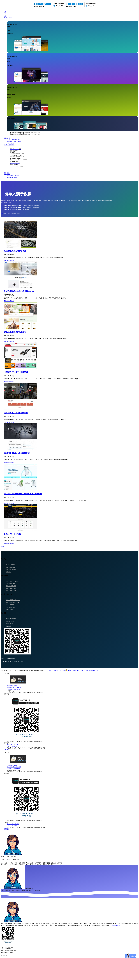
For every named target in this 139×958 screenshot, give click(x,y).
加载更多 (3, 546)
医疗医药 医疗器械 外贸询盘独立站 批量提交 (23, 494)
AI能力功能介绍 (115, 925)
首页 (2, 213)
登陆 (5, 11)
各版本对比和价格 (11, 118)
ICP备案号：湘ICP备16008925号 (55, 670)
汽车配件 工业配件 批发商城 (16, 372)
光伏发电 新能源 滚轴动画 (15, 251)
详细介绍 (11, 260)
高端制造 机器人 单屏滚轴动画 (17, 453)
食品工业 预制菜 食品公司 (15, 332)
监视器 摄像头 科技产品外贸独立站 (19, 291)
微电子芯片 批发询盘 (13, 534)
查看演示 (6, 260)
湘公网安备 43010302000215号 (76, 670)
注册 (5, 13)
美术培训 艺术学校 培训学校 (16, 413)
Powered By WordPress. (92, 670)
